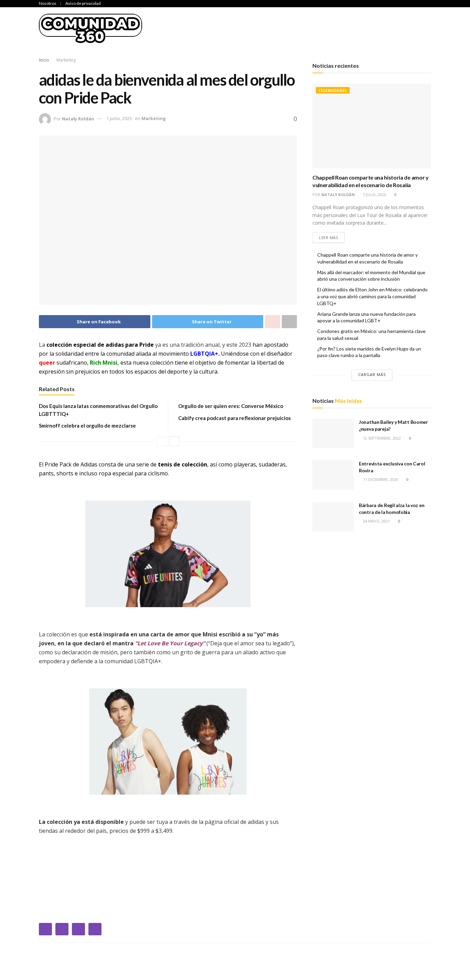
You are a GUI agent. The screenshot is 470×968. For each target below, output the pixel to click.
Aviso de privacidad (83, 3)
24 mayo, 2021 (376, 521)
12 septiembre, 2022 (381, 438)
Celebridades (193, 28)
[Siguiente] (174, 441)
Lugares (416, 28)
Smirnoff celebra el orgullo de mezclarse (87, 425)
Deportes (233, 28)
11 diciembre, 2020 (380, 479)
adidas (115, 344)
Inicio (159, 28)
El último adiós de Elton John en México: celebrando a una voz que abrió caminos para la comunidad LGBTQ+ (372, 296)
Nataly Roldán (78, 118)
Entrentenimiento (281, 28)
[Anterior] (162, 441)
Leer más (328, 237)
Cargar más (372, 374)
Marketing (451, 28)
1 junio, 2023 (119, 118)
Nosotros (47, 3)
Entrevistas (332, 28)
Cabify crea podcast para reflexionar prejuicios (234, 418)
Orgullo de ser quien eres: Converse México (230, 406)
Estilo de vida (377, 28)
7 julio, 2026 (374, 194)
